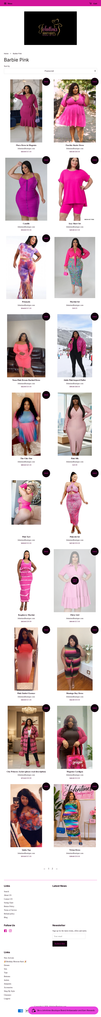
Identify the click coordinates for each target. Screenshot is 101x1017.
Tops (5, 973)
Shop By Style (9, 991)
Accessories (8, 987)
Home (6, 54)
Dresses (6, 965)
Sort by (7, 66)
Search (6, 891)
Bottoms (7, 976)
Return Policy (9, 906)
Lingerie (7, 999)
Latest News (59, 886)
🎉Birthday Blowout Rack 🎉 (15, 961)
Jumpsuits (7, 984)
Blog (5, 917)
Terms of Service (10, 910)
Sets (5, 969)
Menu (9, 4)
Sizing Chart (8, 903)
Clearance (7, 995)
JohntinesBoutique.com (57, 1006)
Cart (95, 3)
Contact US (8, 899)
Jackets (6, 980)
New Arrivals (9, 958)
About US (7, 895)
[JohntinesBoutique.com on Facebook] (5, 931)
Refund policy (9, 914)
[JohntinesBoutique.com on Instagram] (10, 931)
